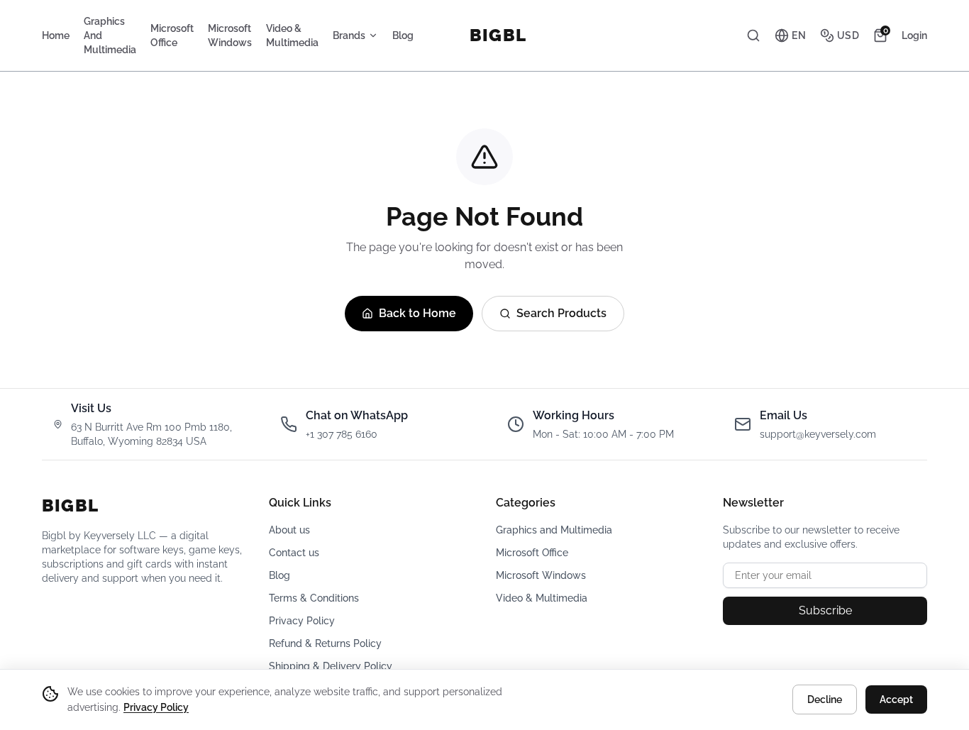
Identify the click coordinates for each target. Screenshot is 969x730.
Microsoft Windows (230, 35)
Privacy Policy (302, 620)
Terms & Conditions (314, 598)
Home (56, 35)
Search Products (561, 313)
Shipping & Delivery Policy (330, 666)
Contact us (294, 552)
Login (914, 35)
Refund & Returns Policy (325, 643)
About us (289, 530)
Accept (896, 699)
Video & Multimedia (292, 35)
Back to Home (417, 313)
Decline (824, 699)
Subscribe (825, 610)
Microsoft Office (172, 35)
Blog (403, 35)
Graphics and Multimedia (110, 35)
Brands (349, 35)
